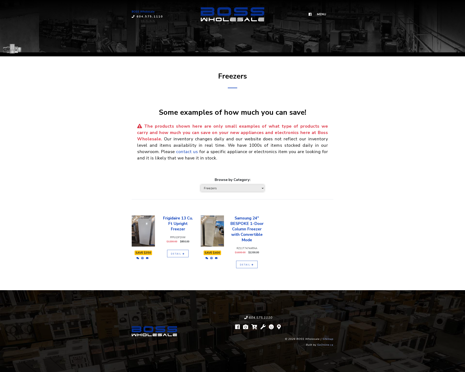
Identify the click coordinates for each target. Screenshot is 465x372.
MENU (321, 14)
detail (176, 254)
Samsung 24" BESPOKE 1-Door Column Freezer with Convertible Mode (247, 229)
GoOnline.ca (325, 345)
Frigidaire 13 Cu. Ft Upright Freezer (178, 223)
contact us (187, 152)
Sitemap (327, 339)
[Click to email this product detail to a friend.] (147, 258)
